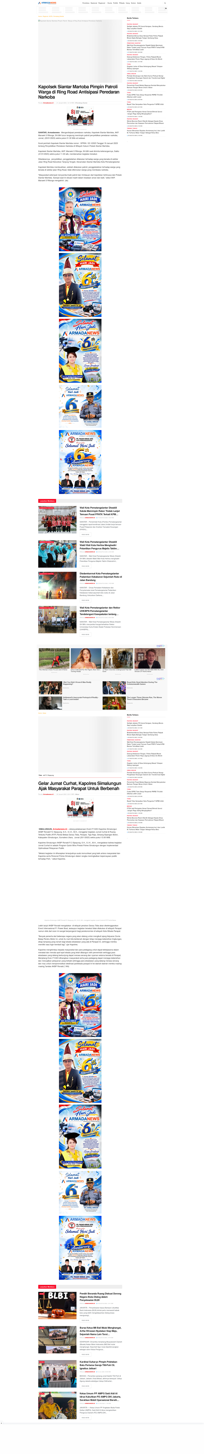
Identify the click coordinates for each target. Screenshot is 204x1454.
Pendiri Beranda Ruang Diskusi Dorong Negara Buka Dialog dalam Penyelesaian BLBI (100, 1244)
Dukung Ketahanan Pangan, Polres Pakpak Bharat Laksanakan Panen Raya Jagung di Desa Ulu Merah (144, 58)
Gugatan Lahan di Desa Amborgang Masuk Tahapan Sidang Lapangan (145, 67)
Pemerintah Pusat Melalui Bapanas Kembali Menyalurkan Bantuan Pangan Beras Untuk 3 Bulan (146, 86)
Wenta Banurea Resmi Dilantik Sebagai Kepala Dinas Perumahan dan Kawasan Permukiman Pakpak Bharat (145, 122)
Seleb (139, 3)
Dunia (110, 3)
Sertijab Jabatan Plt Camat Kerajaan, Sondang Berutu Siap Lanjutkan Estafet (145, 27)
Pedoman (59, 1380)
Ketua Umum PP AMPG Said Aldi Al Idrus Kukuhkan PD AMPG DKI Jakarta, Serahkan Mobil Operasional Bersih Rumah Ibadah (100, 1345)
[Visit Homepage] (47, 3)
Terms (47, 1380)
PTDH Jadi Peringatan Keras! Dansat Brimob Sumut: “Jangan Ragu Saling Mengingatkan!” (144, 113)
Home (40, 16)
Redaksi (40, 1380)
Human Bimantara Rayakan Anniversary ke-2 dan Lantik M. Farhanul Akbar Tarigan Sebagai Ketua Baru (146, 131)
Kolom (133, 3)
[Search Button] (165, 3)
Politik (115, 3)
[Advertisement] (102, 1439)
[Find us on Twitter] (165, 1391)
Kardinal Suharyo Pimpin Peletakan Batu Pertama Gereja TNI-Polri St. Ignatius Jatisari (98, 1312)
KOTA (50, 16)
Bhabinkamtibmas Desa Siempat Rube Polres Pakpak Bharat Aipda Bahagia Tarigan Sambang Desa (145, 37)
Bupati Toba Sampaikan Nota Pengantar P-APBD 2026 (145, 104)
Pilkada (122, 3)
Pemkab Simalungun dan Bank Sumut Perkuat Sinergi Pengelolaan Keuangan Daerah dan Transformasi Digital (146, 77)
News (44, 713)
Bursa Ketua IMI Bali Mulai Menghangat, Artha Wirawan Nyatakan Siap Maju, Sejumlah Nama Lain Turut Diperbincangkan (100, 1279)
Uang (128, 3)
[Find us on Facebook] (162, 1391)
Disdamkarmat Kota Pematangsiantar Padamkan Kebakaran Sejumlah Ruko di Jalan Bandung (101, 577)
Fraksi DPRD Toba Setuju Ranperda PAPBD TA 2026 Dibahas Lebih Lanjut (145, 96)
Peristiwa (85, 3)
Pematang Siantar (58, 16)
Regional (101, 3)
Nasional (94, 3)
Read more (86, 534)
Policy (52, 1380)
